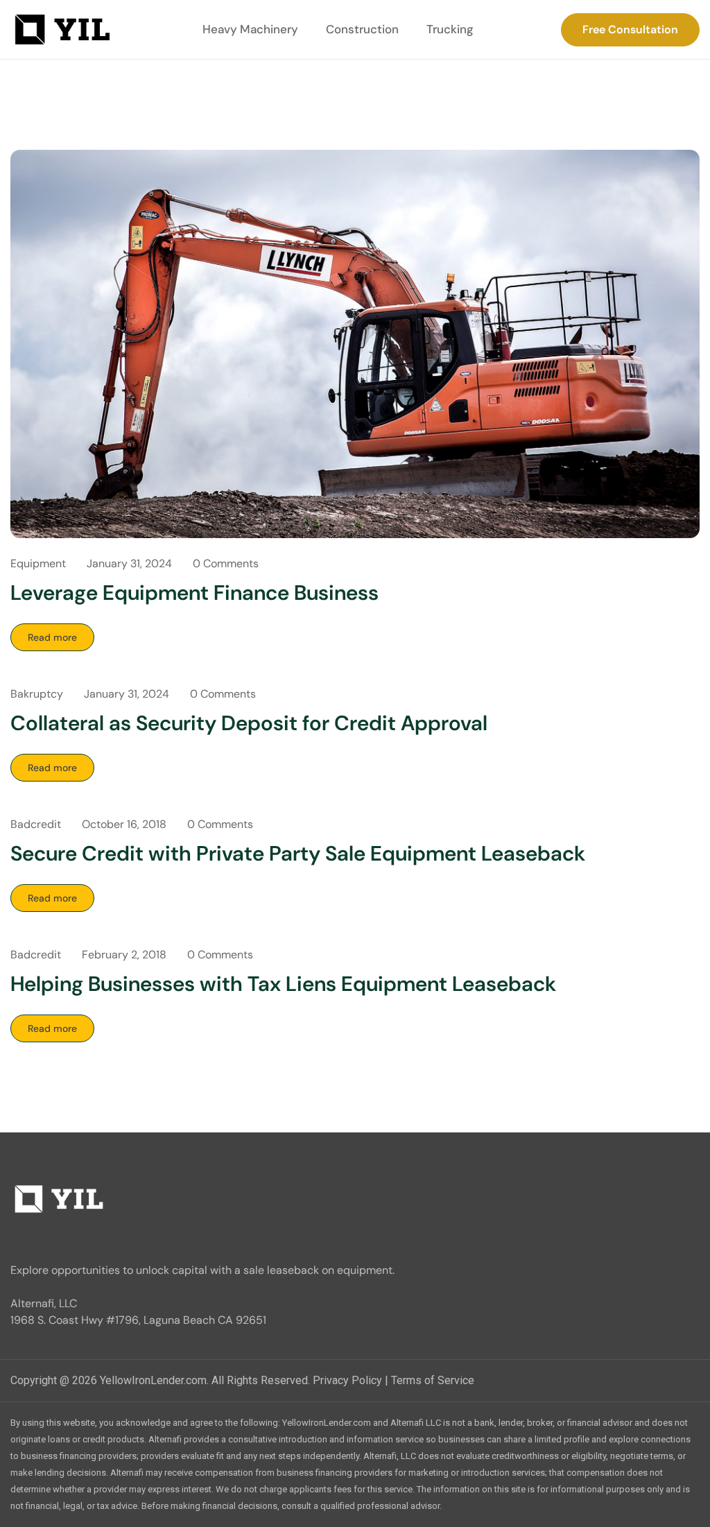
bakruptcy (36, 694)
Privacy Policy (347, 1380)
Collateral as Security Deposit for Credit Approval (248, 722)
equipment (38, 563)
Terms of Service (432, 1380)
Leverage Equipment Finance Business (194, 592)
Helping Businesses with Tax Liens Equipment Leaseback (283, 983)
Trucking (450, 29)
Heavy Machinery (250, 29)
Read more (52, 637)
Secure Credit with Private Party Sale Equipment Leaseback (297, 853)
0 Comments (226, 563)
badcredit (35, 824)
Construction (362, 29)
